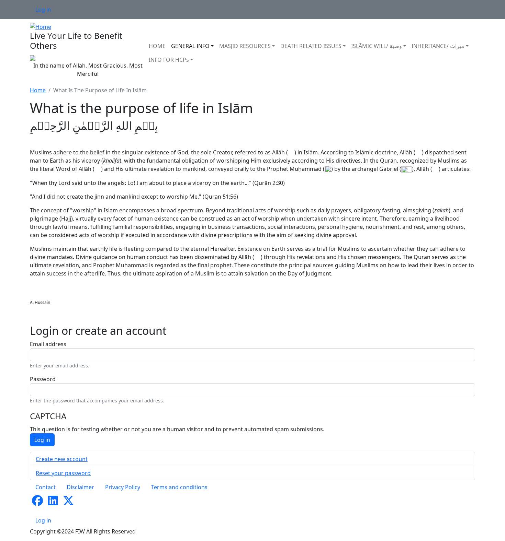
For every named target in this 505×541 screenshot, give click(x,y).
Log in (43, 9)
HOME (157, 46)
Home (38, 90)
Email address (48, 344)
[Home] (40, 26)
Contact (45, 487)
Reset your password (63, 473)
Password (43, 379)
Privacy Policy (122, 487)
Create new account (62, 459)
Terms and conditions (179, 487)
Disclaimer (80, 487)
